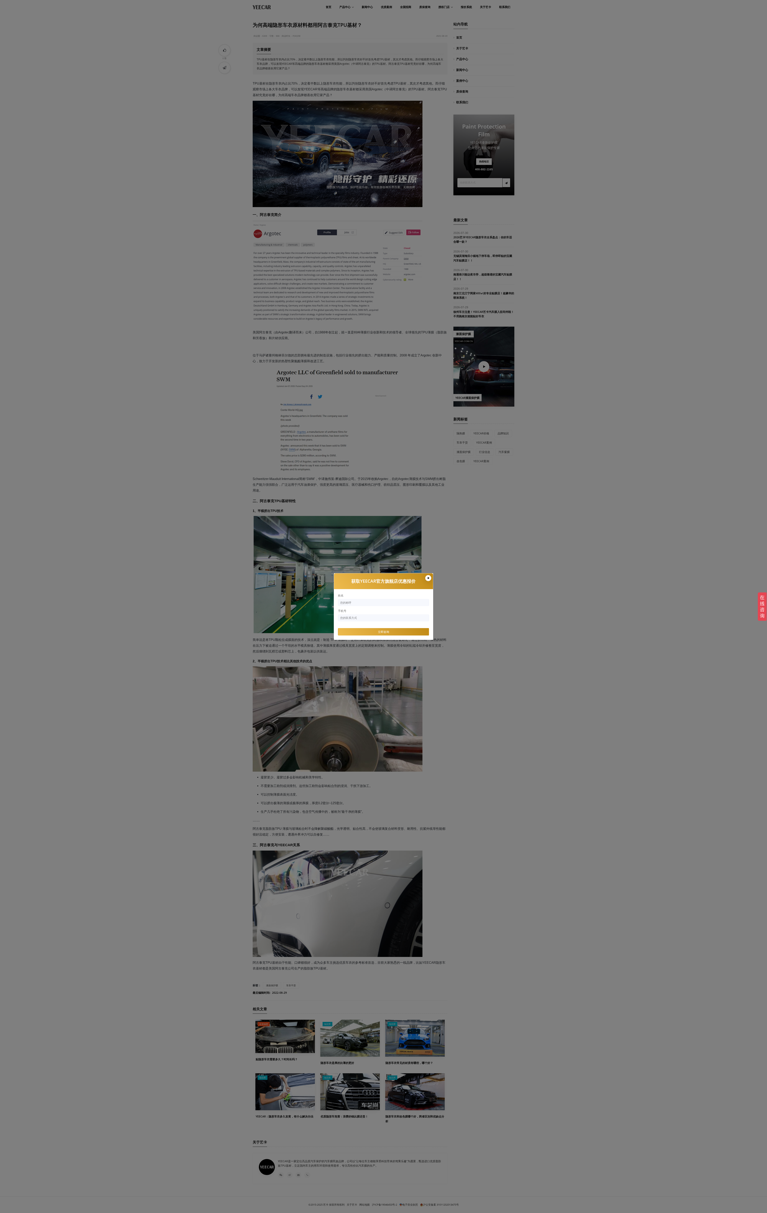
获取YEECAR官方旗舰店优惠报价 (383, 581)
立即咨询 (383, 632)
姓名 (341, 595)
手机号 (342, 611)
